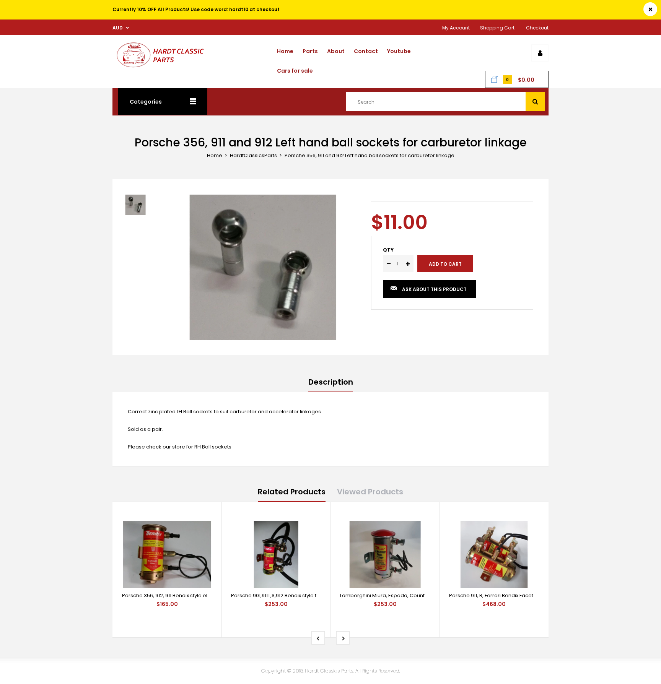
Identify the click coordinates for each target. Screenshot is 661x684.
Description (330, 382)
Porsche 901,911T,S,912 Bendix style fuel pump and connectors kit (309, 595)
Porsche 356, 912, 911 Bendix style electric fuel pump (185, 595)
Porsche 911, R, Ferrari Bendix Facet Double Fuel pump (514, 595)
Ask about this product (434, 289)
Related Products (292, 491)
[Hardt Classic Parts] (162, 67)
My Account (456, 27)
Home (214, 155)
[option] (263, 267)
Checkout (537, 27)
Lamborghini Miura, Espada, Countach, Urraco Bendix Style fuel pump (425, 595)
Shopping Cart (497, 27)
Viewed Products (370, 491)
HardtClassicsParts (253, 155)
